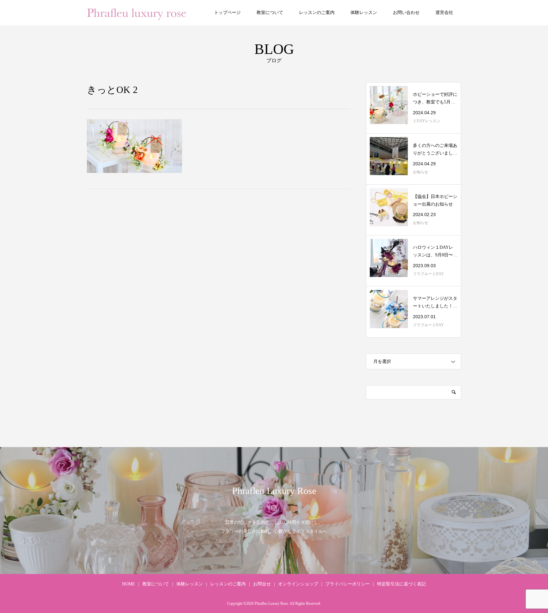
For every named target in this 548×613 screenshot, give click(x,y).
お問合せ (262, 584)
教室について (270, 12)
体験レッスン (363, 12)
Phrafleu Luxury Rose (274, 490)
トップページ (227, 12)
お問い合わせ (406, 12)
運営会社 (444, 12)
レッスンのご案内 (317, 12)
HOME (128, 584)
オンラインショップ (298, 584)
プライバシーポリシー (347, 584)
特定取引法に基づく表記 (401, 584)
